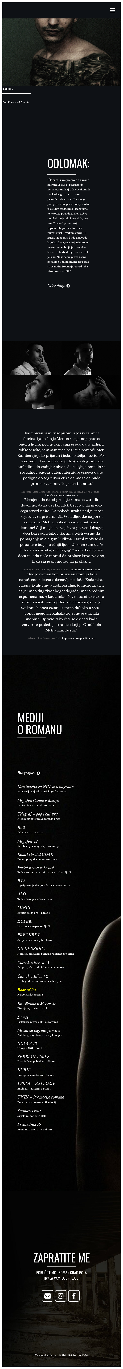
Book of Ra (26, 990)
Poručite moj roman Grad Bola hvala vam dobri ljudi (61, 1275)
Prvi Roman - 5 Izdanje (15, 102)
